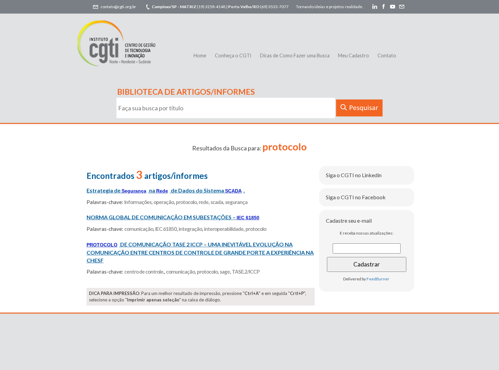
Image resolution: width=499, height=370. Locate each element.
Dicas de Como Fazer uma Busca (295, 55)
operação (163, 202)
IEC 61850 (166, 229)
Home (199, 55)
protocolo (186, 202)
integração (190, 229)
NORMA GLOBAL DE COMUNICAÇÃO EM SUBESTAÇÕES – (173, 217)
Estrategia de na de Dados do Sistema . (166, 190)
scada (216, 202)
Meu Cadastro (353, 55)
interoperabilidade (223, 229)
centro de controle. (144, 272)
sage (225, 272)
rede (203, 202)
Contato (386, 55)
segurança (236, 202)
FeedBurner (378, 278)
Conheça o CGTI (233, 55)
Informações (137, 202)
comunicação (138, 229)
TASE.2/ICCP (245, 272)
